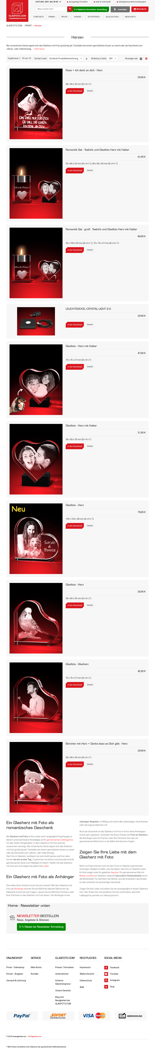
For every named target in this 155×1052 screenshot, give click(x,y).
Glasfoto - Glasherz (77, 664)
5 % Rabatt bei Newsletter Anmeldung (90, 9)
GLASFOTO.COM (14, 25)
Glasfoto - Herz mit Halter (81, 346)
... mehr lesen (38, 49)
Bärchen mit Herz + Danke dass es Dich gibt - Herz (96, 743)
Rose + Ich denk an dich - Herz (84, 70)
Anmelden (122, 9)
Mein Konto (36, 967)
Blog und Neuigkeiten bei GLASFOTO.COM (63, 1000)
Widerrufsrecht (87, 974)
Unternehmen (62, 974)
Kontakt (34, 974)
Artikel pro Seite (98, 58)
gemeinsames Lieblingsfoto (59, 840)
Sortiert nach (40, 58)
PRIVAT (28, 25)
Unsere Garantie (63, 990)
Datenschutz (86, 980)
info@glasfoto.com (35, 1036)
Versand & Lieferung (16, 980)
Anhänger (19, 889)
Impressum (85, 967)
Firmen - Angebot (14, 974)
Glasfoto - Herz (75, 505)
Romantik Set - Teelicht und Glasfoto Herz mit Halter (97, 149)
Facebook (114, 967)
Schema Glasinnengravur (63, 982)
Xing (112, 986)
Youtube (114, 973)
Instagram (115, 980)
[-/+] (86, 58)
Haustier (115, 872)
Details (90, 91)
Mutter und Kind (87, 875)
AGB (82, 987)
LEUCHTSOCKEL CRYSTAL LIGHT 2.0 (88, 308)
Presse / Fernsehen (64, 967)
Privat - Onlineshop (15, 967)
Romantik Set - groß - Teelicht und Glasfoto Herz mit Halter (101, 229)
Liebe (46, 866)
